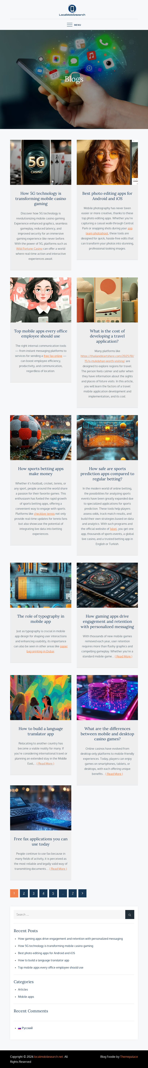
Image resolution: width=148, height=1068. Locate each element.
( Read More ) (123, 656)
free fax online (53, 356)
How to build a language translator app (41, 731)
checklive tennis (44, 513)
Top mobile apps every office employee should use (40, 333)
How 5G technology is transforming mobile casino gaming (40, 198)
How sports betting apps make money (41, 471)
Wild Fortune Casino (29, 248)
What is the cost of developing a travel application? (107, 336)
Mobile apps (26, 996)
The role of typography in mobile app (40, 619)
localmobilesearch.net (48, 1056)
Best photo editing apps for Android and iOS (107, 196)
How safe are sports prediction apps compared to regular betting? (107, 473)
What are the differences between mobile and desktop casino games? (107, 733)
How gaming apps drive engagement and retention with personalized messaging (107, 621)
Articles (23, 989)
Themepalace (129, 1056)
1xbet (113, 529)
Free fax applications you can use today (41, 841)
